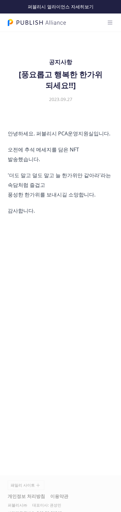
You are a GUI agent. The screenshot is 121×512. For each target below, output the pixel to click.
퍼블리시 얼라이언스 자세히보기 (61, 7)
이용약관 (59, 496)
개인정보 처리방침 (26, 496)
